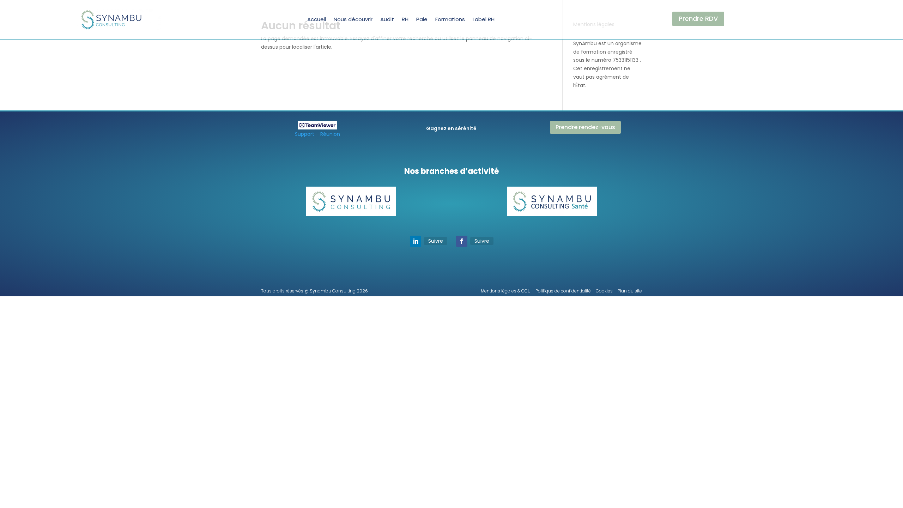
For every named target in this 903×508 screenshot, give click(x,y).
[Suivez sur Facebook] (461, 241)
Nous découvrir (353, 19)
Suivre (435, 240)
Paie (422, 19)
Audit (387, 19)
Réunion (330, 134)
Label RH (484, 19)
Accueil (316, 19)
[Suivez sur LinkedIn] (415, 241)
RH (405, 19)
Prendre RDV (698, 18)
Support (304, 134)
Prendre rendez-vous (585, 127)
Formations (450, 19)
